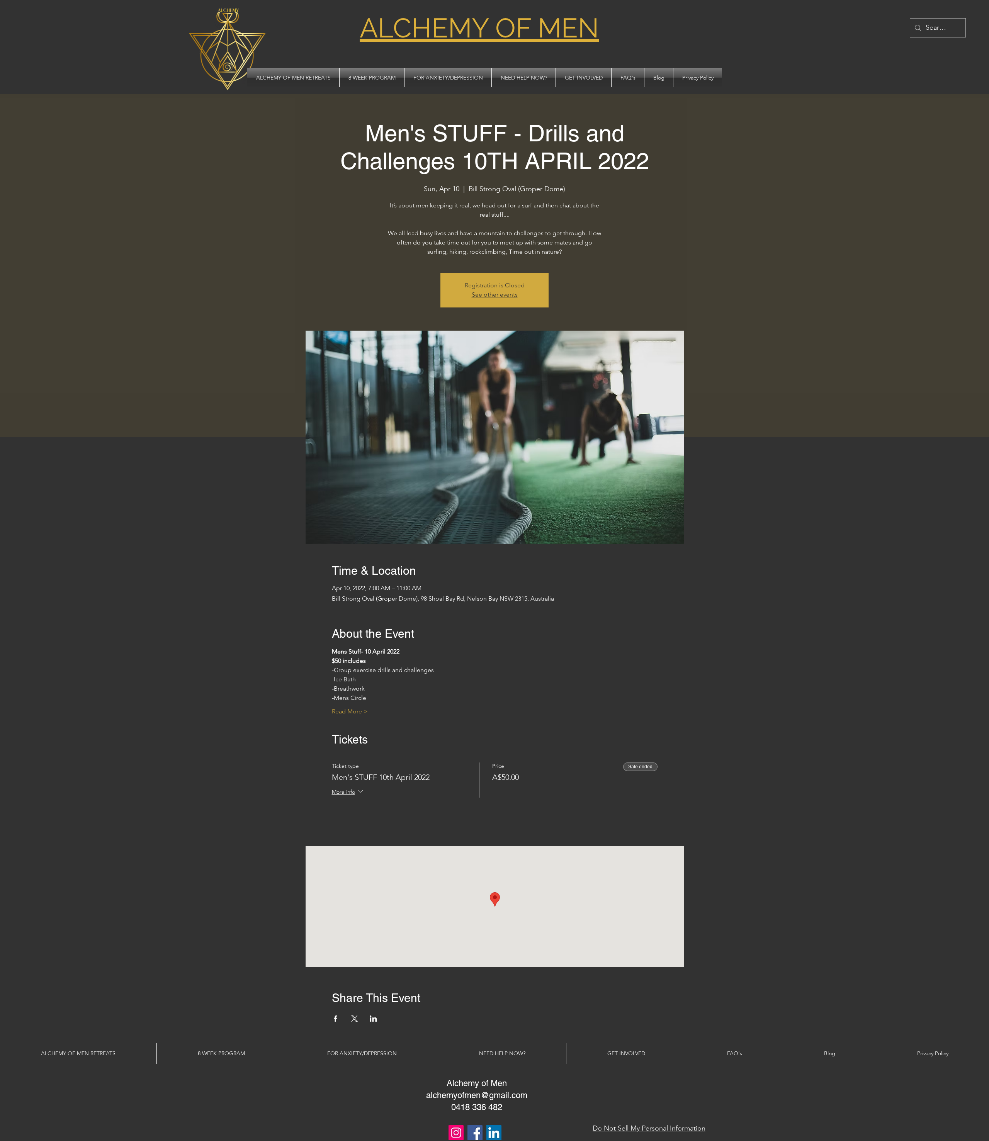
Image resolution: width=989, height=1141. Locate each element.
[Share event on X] (354, 1018)
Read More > (350, 711)
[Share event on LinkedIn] (373, 1018)
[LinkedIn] (493, 1132)
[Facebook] (475, 1132)
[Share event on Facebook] (335, 1018)
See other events (495, 294)
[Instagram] (456, 1132)
